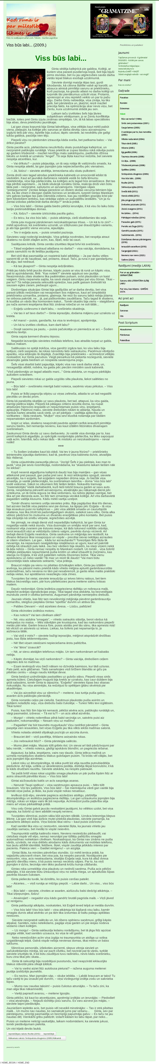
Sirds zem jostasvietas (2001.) (135, 123)
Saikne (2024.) (127, 259)
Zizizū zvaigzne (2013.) (131, 208)
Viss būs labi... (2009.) (131, 178)
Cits (121, 316)
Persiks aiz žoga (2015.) (132, 226)
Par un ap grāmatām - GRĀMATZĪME (130, 274)
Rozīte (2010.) (127, 182)
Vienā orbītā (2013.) (130, 195)
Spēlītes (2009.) (128, 169)
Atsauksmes (126, 329)
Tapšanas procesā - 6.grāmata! (132, 57)
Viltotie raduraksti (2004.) (132, 139)
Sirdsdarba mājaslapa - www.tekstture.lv (129, 67)
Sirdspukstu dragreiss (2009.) (135, 174)
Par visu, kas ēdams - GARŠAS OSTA (134, 290)
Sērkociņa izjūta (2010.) (132, 187)
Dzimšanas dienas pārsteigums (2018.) (136, 241)
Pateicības (125, 340)
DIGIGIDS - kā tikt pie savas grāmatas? (131, 61)
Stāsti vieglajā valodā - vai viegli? (133, 74)
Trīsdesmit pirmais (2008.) (133, 165)
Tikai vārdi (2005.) (129, 143)
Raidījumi (124, 305)
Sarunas (124, 310)
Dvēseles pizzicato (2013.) (133, 204)
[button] (9, 1043)
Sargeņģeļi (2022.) (129, 250)
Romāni (123, 103)
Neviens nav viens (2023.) (133, 255)
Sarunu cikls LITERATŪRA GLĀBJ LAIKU (134, 282)
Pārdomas (125, 334)
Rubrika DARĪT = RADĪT (128, 71)
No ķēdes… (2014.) (130, 213)
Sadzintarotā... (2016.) (131, 235)
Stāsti (122, 113)
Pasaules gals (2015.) (131, 222)
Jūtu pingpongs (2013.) (131, 200)
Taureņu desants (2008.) (132, 156)
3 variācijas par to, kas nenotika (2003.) (136, 133)
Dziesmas (124, 108)
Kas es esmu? (124, 84)
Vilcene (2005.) (128, 147)
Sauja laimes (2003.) (130, 127)
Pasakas (124, 97)
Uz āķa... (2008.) (128, 160)
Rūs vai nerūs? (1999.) (131, 118)
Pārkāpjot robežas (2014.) (133, 217)
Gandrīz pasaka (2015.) (132, 230)
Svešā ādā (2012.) (129, 191)
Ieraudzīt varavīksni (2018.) (133, 246)
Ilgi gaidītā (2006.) (129, 152)
